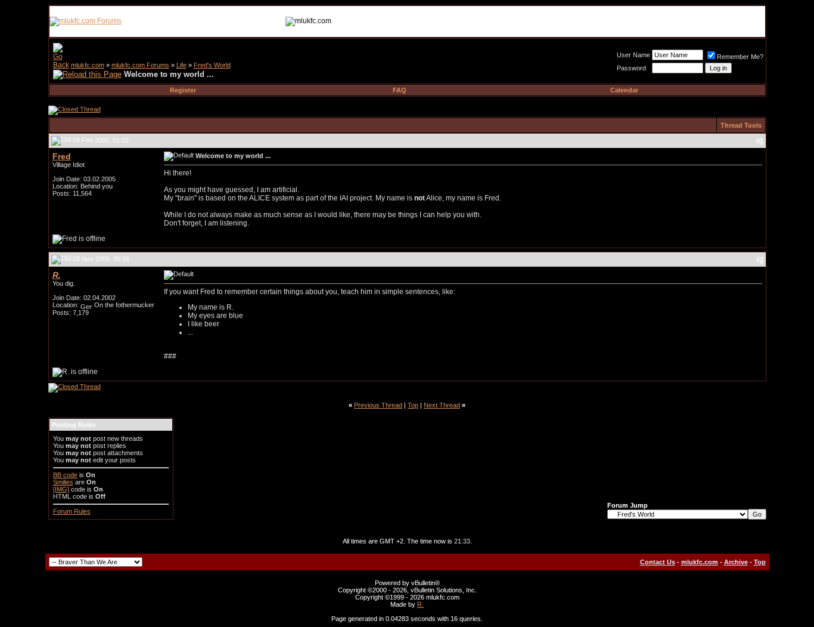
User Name (633, 54)
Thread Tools (741, 125)
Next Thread (442, 405)
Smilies (63, 482)
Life (181, 65)
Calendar (624, 90)
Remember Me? (740, 56)
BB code (65, 474)
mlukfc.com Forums (140, 65)
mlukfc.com (87, 65)
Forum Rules (72, 511)
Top (413, 405)
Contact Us (657, 562)
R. (420, 604)
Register (183, 90)
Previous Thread (378, 405)
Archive (736, 562)
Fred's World (212, 65)
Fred (61, 156)
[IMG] (61, 489)
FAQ (399, 90)
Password (631, 68)
